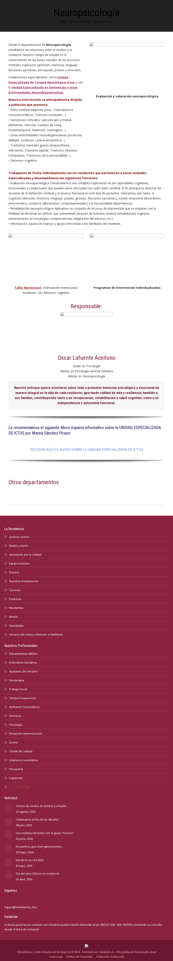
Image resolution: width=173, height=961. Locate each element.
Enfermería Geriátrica (23, 662)
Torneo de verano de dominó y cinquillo (41, 806)
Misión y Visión (18, 546)
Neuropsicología (19, 787)
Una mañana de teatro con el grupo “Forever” (45, 833)
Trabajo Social (18, 689)
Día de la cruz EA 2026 (29, 860)
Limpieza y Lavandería (23, 760)
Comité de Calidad (20, 751)
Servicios (15, 590)
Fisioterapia (16, 680)
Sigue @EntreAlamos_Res (20, 907)
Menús (13, 617)
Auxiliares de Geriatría (23, 671)
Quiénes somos (19, 537)
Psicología (15, 725)
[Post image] (8, 808)
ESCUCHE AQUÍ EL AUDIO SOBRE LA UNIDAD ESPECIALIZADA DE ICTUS (86, 449)
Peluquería (16, 769)
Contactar (33, 929)
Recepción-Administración (25, 733)
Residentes (16, 608)
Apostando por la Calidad (25, 554)
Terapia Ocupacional (22, 698)
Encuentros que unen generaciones (39, 846)
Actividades (16, 625)
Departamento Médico (23, 654)
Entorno (14, 572)
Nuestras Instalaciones (24, 581)
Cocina (13, 742)
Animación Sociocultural (24, 707)
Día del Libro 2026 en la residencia (37, 873)
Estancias (15, 599)
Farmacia (15, 716)
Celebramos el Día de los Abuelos (37, 819)
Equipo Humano (19, 563)
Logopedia (16, 778)
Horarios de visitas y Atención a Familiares (36, 634)
